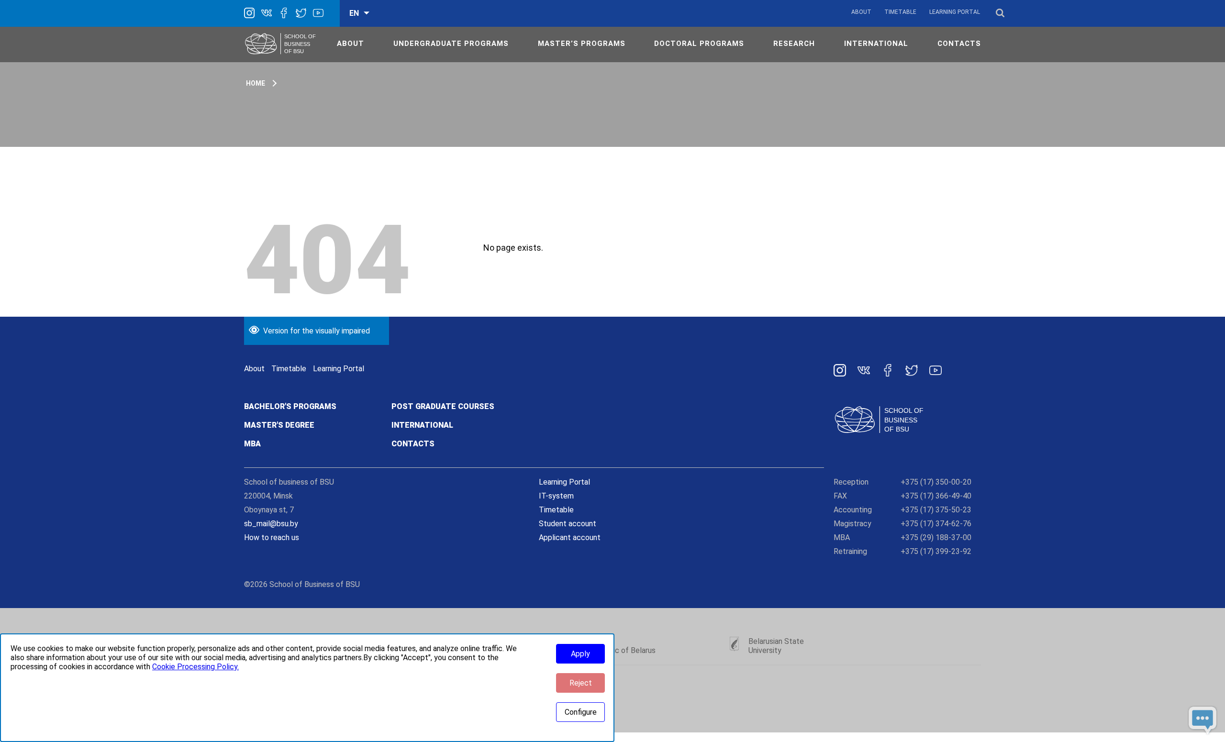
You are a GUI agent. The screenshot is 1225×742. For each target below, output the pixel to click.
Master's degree (279, 425)
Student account (567, 523)
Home (255, 83)
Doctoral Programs (699, 43)
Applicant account (570, 537)
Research (794, 43)
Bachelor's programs (290, 406)
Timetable (900, 12)
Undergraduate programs (451, 43)
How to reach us (271, 537)
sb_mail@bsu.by (271, 523)
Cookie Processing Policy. (195, 666)
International (422, 425)
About (861, 12)
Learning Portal (954, 12)
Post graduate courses (442, 406)
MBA (252, 443)
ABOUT (350, 43)
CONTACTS (959, 43)
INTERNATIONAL (876, 43)
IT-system (556, 495)
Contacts (412, 443)
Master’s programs (581, 43)
